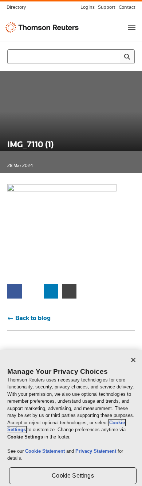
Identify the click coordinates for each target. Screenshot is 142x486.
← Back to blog (29, 318)
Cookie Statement (45, 451)
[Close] (133, 360)
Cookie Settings (73, 475)
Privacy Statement (96, 451)
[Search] (127, 57)
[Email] (69, 290)
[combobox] (71, 56)
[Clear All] (113, 57)
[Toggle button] (132, 27)
